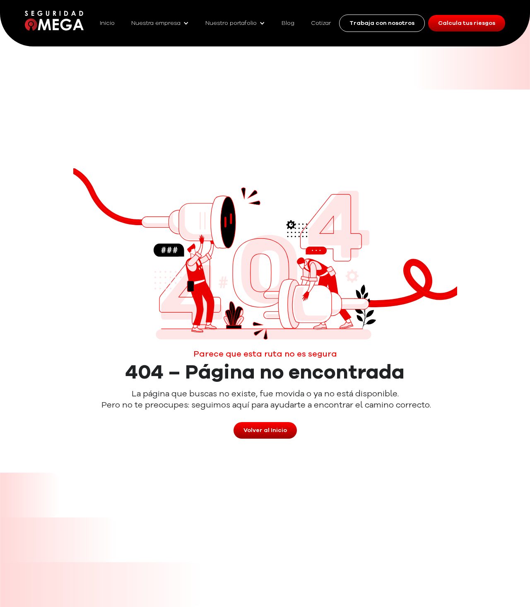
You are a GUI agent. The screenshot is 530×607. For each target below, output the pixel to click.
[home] (54, 21)
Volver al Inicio (265, 430)
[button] (160, 23)
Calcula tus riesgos (466, 23)
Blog (288, 23)
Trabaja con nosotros (381, 23)
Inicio (107, 23)
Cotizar (321, 23)
